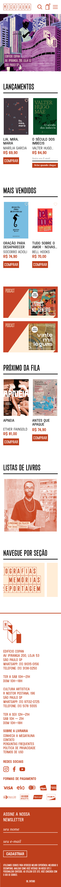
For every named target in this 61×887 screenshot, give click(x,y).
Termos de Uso (13, 752)
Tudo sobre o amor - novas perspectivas (43, 245)
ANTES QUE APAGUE (41, 422)
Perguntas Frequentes (18, 744)
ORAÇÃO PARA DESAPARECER (14, 245)
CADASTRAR (15, 853)
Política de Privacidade (19, 748)
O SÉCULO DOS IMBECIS (43, 141)
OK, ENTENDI (30, 881)
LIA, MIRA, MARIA (11, 141)
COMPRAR (11, 160)
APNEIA (8, 420)
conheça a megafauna (19, 735)
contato (8, 739)
